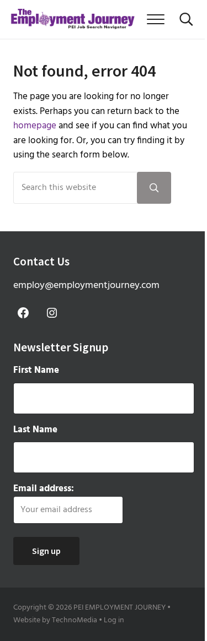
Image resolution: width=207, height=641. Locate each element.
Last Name (35, 430)
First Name (36, 370)
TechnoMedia (74, 620)
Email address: (43, 489)
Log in (114, 620)
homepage (34, 126)
